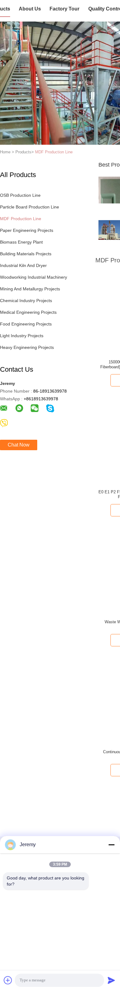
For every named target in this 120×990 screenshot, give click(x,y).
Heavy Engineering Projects (27, 347)
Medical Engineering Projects (28, 312)
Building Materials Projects (25, 253)
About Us (30, 8)
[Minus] (111, 844)
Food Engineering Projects (26, 323)
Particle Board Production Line (29, 206)
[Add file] (8, 980)
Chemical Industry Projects (26, 300)
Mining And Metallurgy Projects (30, 288)
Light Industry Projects (21, 335)
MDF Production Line (54, 152)
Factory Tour (64, 8)
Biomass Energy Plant (21, 242)
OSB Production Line (20, 195)
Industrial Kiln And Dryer (23, 265)
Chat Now (19, 444)
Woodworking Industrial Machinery (33, 277)
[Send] (111, 980)
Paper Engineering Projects (26, 230)
